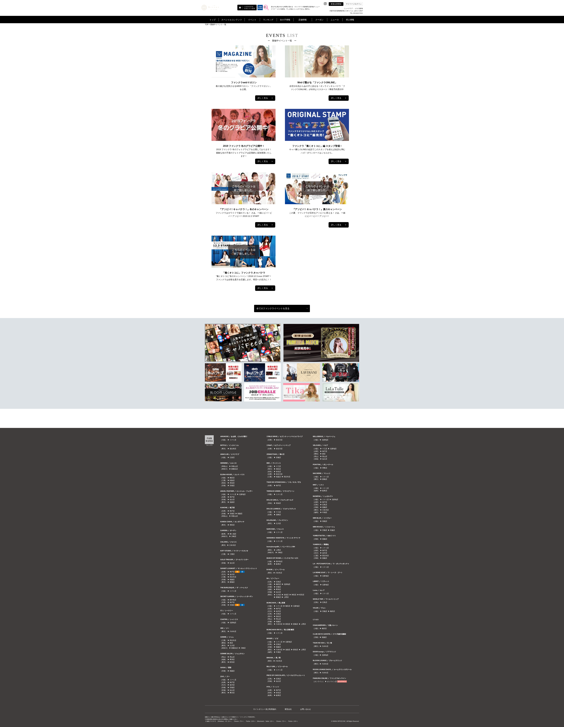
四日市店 (233, 577)
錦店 (231, 643)
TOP (206, 25)
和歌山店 (234, 466)
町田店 (232, 662)
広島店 (278, 582)
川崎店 (233, 536)
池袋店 (232, 502)
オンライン (342, 681)
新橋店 (232, 582)
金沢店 (232, 574)
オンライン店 (332, 681)
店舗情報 (302, 20)
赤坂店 (286, 595)
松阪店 (232, 480)
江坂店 (232, 457)
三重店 (232, 554)
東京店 (232, 693)
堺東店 (324, 468)
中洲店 (278, 652)
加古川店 (279, 440)
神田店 (232, 525)
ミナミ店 (233, 440)
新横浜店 (234, 469)
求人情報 (350, 20)
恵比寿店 (233, 449)
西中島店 (233, 600)
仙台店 (232, 499)
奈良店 (278, 471)
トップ (212, 20)
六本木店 (232, 545)
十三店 (278, 466)
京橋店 (278, 457)
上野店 (278, 550)
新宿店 (287, 624)
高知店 (232, 483)
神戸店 (232, 497)
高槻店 (324, 521)
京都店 (232, 485)
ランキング (268, 20)
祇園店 (239, 513)
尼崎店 (278, 514)
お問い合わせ (305, 709)
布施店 (332, 530)
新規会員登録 (336, 4)
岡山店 (232, 657)
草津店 (232, 659)
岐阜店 (278, 564)
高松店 (278, 469)
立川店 (232, 645)
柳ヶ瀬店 (233, 534)
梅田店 (232, 478)
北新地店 (242, 494)
